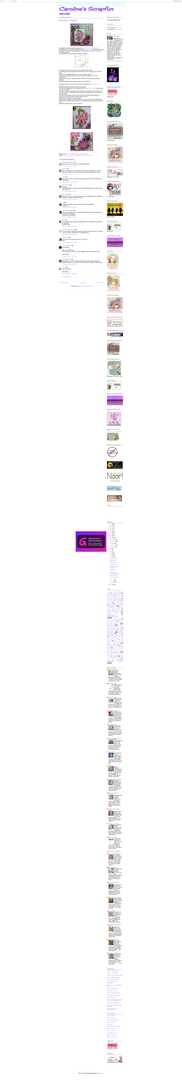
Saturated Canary (112, 645)
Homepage (82, 282)
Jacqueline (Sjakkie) (67, 210)
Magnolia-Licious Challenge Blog (114, 985)
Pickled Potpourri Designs (117, 638)
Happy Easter (113, 558)
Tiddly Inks (114, 654)
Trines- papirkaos (113, 939)
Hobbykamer (110, 614)
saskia (64, 267)
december (113, 539)
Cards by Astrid (112, 697)
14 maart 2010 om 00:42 (69, 242)
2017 (110, 524)
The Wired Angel (66, 259)
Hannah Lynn (112, 613)
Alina (63, 219)
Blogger (101, 1073)
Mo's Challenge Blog (112, 988)
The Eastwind (110, 649)
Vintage (115, 656)
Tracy (63, 176)
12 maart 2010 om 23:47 (69, 234)
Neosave (111, 636)
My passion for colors (114, 897)
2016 (110, 526)
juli (111, 549)
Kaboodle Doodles (111, 619)
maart (111, 556)
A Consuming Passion (68, 229)
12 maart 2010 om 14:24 (69, 191)
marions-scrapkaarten (114, 853)
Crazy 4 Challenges (112, 970)
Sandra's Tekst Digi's (113, 642)
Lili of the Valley (115, 623)
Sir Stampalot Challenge (113, 995)
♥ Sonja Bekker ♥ (66, 245)
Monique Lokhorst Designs (113, 883)
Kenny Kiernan (111, 621)
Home (61, 13)
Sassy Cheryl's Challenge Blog (90, 48)
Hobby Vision (110, 1017)
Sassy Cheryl (66, 184)
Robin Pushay (118, 640)
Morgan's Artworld (112, 990)
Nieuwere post (64, 282)
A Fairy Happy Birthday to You (114, 573)
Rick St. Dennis (111, 1030)
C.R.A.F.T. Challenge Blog (114, 596)
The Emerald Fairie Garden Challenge (114, 1005)
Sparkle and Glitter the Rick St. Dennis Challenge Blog (114, 1000)
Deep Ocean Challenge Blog (114, 975)
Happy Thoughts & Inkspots (113, 793)
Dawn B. (64, 168)
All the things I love (113, 669)
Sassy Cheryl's (88, 49)
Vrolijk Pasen (113, 562)
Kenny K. (119, 619)
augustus (112, 547)
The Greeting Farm (117, 650)
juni (111, 551)
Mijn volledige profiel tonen (114, 61)
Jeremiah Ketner (116, 618)
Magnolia (110, 625)
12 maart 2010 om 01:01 (69, 173)
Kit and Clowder (112, 837)
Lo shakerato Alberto (114, 851)
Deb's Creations (119, 603)
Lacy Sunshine (115, 622)
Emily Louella (115, 607)
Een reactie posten (66, 276)
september (113, 545)
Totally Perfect (113, 577)
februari (112, 580)
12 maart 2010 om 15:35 (69, 199)
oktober (112, 543)
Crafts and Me (111, 1015)
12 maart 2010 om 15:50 (69, 207)
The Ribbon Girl (111, 653)
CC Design (117, 597)
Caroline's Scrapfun (86, 9)
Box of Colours (112, 683)
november (113, 541)
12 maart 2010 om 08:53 (69, 182)
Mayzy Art (118, 628)
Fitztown (117, 608)
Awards (67, 13)
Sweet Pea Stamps (117, 647)
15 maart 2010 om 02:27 (69, 264)
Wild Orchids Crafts (87, 155)
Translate (119, 29)
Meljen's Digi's (111, 629)
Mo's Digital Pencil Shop (114, 1026)
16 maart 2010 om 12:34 (69, 273)
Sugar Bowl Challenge (113, 1002)
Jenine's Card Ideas (113, 823)
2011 (110, 535)
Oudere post (100, 282)
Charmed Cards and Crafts (114, 600)
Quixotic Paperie (111, 1028)
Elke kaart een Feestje (113, 979)
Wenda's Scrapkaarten (114, 953)
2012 (110, 533)
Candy (108, 597)
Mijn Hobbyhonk (113, 867)
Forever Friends (118, 610)
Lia (63, 202)
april (111, 554)
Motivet (119, 633)
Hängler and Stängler (113, 611)
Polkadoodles (112, 639)
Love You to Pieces (112, 570)
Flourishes (109, 610)
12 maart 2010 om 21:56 (69, 226)
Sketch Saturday (111, 997)
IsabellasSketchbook (67, 162)
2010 (110, 537)
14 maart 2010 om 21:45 (69, 256)
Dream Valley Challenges (114, 977)
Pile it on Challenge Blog (113, 992)
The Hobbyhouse (76, 155)
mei (111, 553)
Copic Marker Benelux (114, 738)
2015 (110, 528)
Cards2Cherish (112, 724)
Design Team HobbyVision (115, 605)
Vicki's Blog (65, 237)
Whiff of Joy (116, 657)
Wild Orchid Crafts (112, 1037)
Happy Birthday (113, 575)
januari (112, 582)
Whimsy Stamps (111, 659)
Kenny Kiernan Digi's (112, 1019)
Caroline (117, 36)
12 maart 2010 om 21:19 (69, 217)
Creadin (110, 765)
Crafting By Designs (112, 601)
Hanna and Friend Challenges (112, 982)
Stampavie (115, 646)
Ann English (65, 194)
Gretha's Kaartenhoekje (114, 779)
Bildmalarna (118, 594)
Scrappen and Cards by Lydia (115, 925)
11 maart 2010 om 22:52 (69, 165)
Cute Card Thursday (112, 973)
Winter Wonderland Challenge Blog (112, 1009)
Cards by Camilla (113, 710)
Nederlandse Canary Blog (115, 635)
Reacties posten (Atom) (86, 286)
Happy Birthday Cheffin (113, 567)
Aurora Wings (116, 593)
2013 (110, 531)
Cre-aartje (111, 751)
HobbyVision (112, 616)
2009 (111, 584)
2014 (110, 530)
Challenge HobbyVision (113, 598)
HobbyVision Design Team (114, 809)
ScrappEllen (111, 910)
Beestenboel (112, 560)
